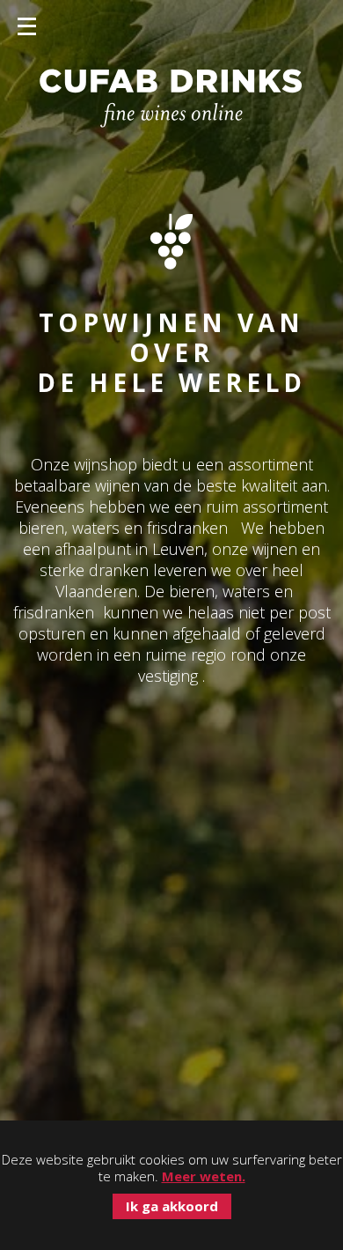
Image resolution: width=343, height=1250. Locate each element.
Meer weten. (203, 1176)
